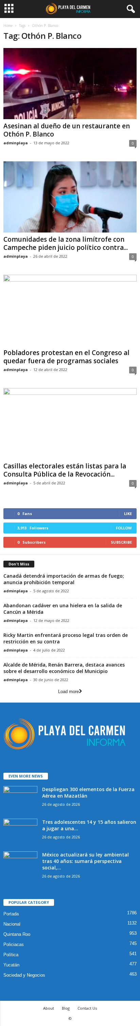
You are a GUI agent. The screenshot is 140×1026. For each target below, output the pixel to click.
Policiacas (13, 944)
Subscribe (121, 542)
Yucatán (11, 964)
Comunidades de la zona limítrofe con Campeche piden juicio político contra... (65, 243)
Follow (124, 527)
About (48, 1008)
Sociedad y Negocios (24, 975)
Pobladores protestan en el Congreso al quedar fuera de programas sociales (66, 356)
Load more (68, 691)
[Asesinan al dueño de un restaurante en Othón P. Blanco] (70, 83)
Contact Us (87, 1008)
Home (8, 25)
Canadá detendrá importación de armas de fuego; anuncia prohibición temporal (63, 579)
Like (128, 513)
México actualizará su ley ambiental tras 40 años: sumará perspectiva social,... (85, 861)
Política (10, 954)
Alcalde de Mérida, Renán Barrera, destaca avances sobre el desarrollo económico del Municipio (64, 667)
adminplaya (15, 142)
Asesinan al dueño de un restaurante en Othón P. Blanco (66, 130)
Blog (66, 1008)
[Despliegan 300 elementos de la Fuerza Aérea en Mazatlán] (20, 799)
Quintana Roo (16, 934)
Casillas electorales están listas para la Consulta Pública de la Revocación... (64, 470)
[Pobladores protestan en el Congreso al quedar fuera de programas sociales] (70, 310)
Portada (11, 913)
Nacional (11, 924)
